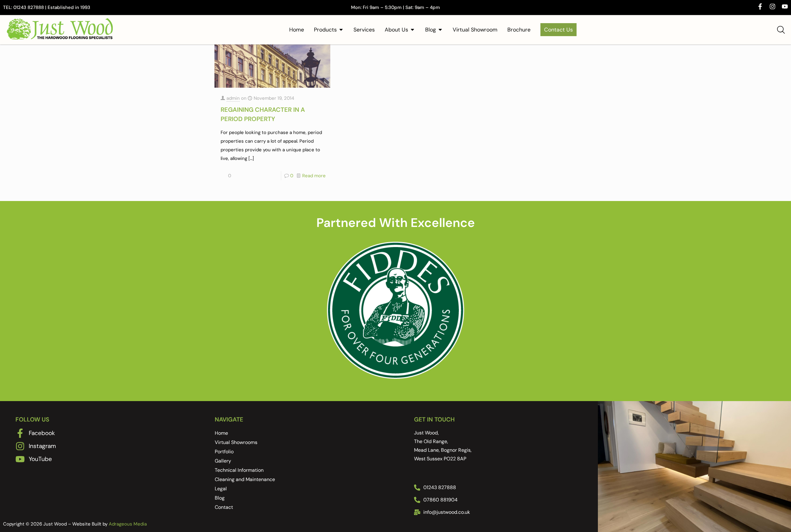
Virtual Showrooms (236, 349)
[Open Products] (341, 30)
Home (221, 339)
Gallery (223, 367)
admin (233, 98)
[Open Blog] (440, 30)
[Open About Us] (412, 30)
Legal (221, 395)
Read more (314, 176)
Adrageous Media (128, 430)
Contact (224, 413)
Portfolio (224, 358)
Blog (220, 404)
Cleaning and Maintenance (245, 386)
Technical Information (239, 376)
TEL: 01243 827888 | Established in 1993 (46, 7)
